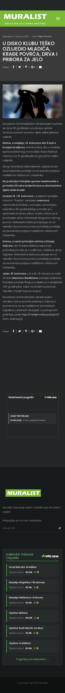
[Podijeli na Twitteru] (19, 67)
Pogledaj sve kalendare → (32, 659)
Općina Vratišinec (20, 643)
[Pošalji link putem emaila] (40, 67)
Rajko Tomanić (45, 36)
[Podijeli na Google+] (33, 67)
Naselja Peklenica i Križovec (26, 597)
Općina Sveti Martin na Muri (26, 628)
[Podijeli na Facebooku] (13, 67)
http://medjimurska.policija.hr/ (40, 314)
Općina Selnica (18, 613)
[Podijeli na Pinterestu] (26, 67)
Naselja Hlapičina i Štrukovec (27, 582)
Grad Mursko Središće (22, 567)
